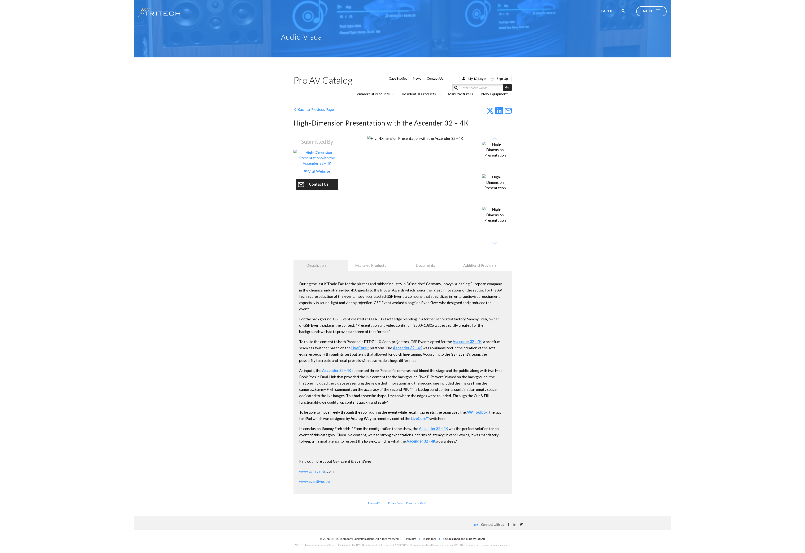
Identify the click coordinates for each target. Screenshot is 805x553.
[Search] (623, 11)
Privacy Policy (396, 503)
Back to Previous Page (315, 109)
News (417, 78)
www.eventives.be (314, 481)
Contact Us (435, 78)
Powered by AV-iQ (416, 503)
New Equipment (494, 94)
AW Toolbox (477, 412)
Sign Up (502, 78)
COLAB (481, 539)
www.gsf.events (312, 471)
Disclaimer (429, 539)
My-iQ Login (477, 78)
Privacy (411, 539)
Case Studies (398, 78)
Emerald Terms (377, 503)
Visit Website (319, 171)
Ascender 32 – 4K (467, 341)
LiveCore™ (360, 348)
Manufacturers (460, 94)
